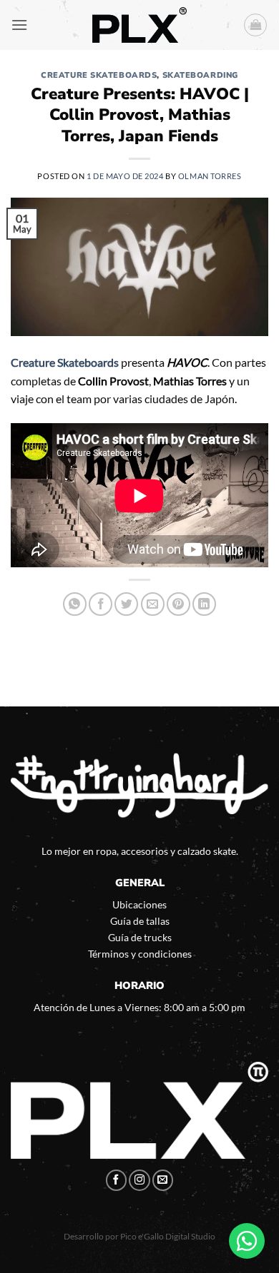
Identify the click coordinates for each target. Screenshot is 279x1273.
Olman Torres (210, 176)
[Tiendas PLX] (139, 25)
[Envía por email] (153, 604)
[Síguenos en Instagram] (139, 1180)
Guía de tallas (140, 921)
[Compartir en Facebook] (100, 604)
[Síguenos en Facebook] (116, 1180)
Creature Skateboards (99, 75)
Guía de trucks (140, 937)
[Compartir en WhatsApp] (75, 604)
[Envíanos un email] (163, 1180)
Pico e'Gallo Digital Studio (167, 1236)
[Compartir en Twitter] (126, 604)
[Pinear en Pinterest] (178, 604)
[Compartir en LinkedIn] (204, 604)
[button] (19, 24)
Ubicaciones (139, 904)
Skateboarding (200, 75)
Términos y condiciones (140, 954)
